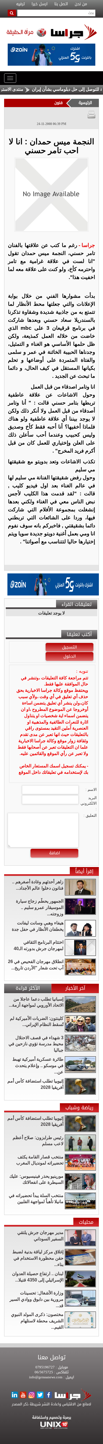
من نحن (81, 4)
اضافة (54, 853)
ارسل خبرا (40, 4)
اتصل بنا (61, 4)
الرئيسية (85, 103)
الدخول (69, 656)
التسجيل (69, 647)
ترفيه (20, 4)
